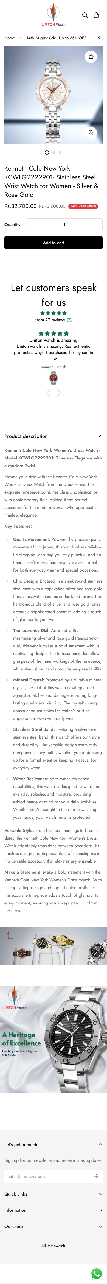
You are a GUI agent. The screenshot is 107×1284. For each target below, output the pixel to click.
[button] (96, 15)
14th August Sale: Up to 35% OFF (56, 38)
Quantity (12, 224)
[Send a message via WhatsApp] (96, 1273)
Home (9, 38)
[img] (53, 313)
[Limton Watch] (53, 15)
